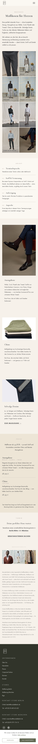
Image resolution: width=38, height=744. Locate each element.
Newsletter (5, 666)
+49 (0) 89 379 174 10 (12, 722)
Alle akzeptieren (27, 740)
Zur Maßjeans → (12, 423)
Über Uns (4, 662)
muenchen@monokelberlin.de (14, 719)
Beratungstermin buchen (19, 536)
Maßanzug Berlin (7, 689)
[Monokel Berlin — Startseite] (4, 3)
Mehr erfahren (22, 735)
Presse (4, 669)
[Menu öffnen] (34, 2)
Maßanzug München (8, 692)
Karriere (4, 675)
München (25, 531)
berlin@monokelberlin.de (13, 704)
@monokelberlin (19, 547)
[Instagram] (4, 727)
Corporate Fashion (7, 672)
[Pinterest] (8, 727)
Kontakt (4, 679)
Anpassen (10, 740)
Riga (3, 695)
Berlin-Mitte (13, 531)
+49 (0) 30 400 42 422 (12, 708)
